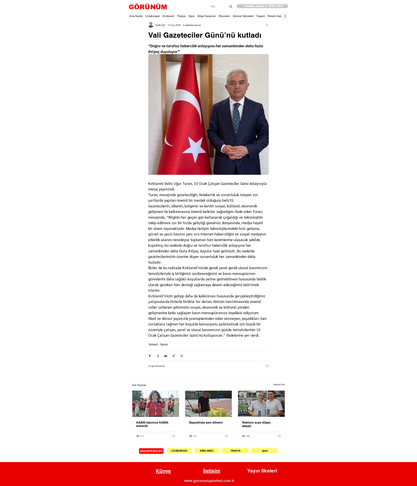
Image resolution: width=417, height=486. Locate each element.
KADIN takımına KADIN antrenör (152, 424)
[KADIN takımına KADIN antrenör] (155, 404)
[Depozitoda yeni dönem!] (208, 404)
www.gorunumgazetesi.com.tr (209, 481)
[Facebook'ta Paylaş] (149, 355)
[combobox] (221, 6)
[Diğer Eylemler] (267, 25)
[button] (163, 471)
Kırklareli (153, 344)
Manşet (164, 344)
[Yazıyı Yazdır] (181, 355)
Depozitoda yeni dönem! (206, 422)
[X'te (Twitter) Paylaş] (157, 355)
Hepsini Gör (279, 384)
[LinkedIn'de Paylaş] (165, 355)
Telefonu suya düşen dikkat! (256, 424)
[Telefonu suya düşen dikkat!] (261, 404)
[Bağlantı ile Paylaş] (173, 355)
